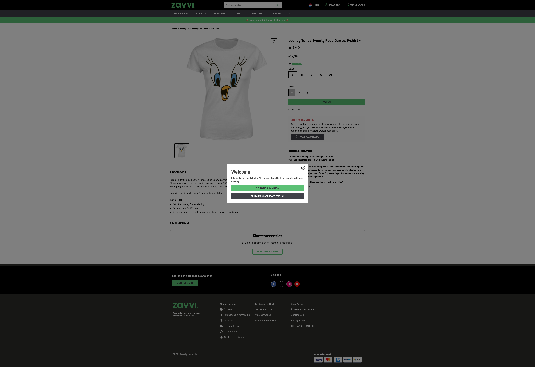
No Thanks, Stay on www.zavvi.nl (267, 196)
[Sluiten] (303, 167)
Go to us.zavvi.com (267, 188)
